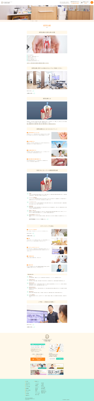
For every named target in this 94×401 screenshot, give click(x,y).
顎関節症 (36, 385)
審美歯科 (36, 389)
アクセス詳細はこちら (60, 358)
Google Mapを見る (52, 358)
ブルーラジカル (43, 389)
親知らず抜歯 (37, 394)
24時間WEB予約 (29, 93)
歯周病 (36, 390)
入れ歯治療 (36, 384)
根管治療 (36, 388)
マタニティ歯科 (37, 393)
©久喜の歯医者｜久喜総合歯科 (66, 399)
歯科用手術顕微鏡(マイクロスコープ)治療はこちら (37, 219)
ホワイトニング (37, 392)
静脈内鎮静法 (43, 388)
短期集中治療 (43, 392)
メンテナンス (37, 386)
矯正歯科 (42, 385)
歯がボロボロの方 (43, 391)
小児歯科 (42, 384)
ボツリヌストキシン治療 (43, 387)
